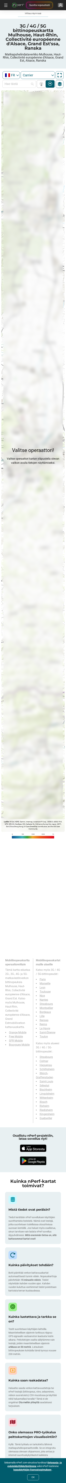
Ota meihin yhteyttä (29, 1402)
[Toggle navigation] (5, 5)
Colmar (44, 1061)
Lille (42, 1016)
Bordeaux (45, 1012)
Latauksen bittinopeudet (50, 84)
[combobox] (11, 75)
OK (33, 1477)
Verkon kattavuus (42, 84)
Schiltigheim (47, 1069)
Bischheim (46, 1089)
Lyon (42, 987)
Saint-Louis (46, 1081)
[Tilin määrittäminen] (60, 5)
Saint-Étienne (47, 1032)
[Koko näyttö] (59, 75)
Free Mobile (16, 1036)
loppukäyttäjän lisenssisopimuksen (32, 1469)
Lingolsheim (47, 1093)
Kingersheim (47, 1114)
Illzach (43, 1101)
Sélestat (44, 1085)
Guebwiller (46, 1118)
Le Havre (45, 1028)
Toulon (44, 1036)
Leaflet (6, 822)
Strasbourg (46, 1004)
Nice (42, 995)
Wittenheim (46, 1097)
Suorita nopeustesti (39, 5)
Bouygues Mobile (19, 1044)
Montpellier (46, 1008)
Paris (43, 979)
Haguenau (46, 1065)
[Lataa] (33, 1148)
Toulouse (45, 991)
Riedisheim (46, 1110)
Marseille (45, 983)
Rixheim (44, 1106)
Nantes (44, 999)
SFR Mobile (16, 1040)
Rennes (44, 1020)
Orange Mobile (17, 1032)
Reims (43, 1024)
